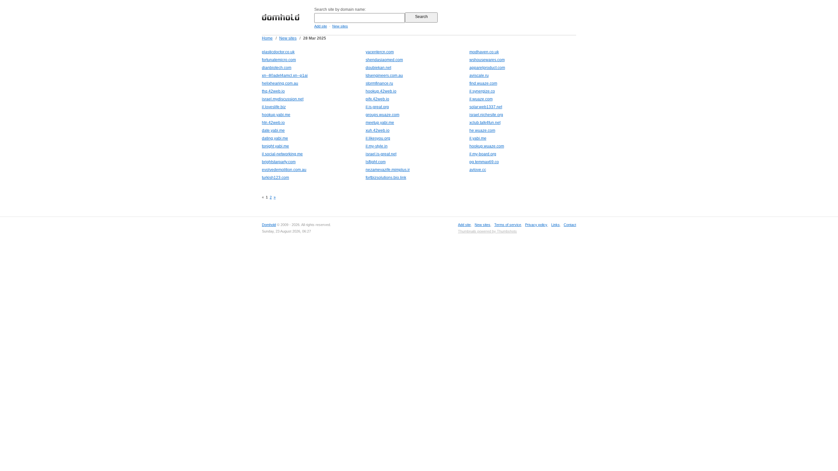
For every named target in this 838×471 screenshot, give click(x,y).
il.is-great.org (377, 107)
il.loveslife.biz (274, 107)
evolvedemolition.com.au (284, 169)
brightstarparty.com (279, 162)
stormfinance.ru (379, 83)
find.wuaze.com (483, 83)
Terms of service (507, 225)
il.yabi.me (477, 138)
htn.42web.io (273, 122)
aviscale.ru (479, 75)
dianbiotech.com (276, 67)
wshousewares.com (487, 60)
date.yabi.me (273, 130)
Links (555, 225)
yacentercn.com (380, 52)
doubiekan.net (378, 67)
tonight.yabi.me (275, 146)
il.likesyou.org (378, 138)
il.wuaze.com (481, 99)
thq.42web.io (273, 91)
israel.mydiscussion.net (282, 99)
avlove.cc (477, 169)
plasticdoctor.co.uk (278, 52)
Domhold (269, 225)
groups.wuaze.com (382, 115)
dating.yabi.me (275, 138)
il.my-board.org (482, 154)
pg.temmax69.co (484, 162)
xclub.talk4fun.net (485, 122)
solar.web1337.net (485, 107)
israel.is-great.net (381, 154)
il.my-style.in (377, 146)
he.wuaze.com (482, 130)
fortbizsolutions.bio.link (386, 177)
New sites (340, 26)
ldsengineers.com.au (384, 75)
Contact (570, 225)
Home (267, 38)
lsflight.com (376, 162)
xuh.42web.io (378, 130)
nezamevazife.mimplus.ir (388, 169)
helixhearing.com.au (280, 83)
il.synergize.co (482, 91)
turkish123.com (275, 177)
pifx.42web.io (377, 99)
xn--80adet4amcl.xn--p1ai (285, 75)
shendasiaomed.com (384, 60)
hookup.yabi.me (276, 115)
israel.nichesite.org (486, 115)
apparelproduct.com (487, 67)
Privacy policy (536, 225)
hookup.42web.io (381, 91)
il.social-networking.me (282, 154)
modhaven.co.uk (484, 52)
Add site (320, 26)
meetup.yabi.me (380, 122)
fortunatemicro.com (279, 60)
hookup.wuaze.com (486, 146)
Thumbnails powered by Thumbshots (487, 231)
